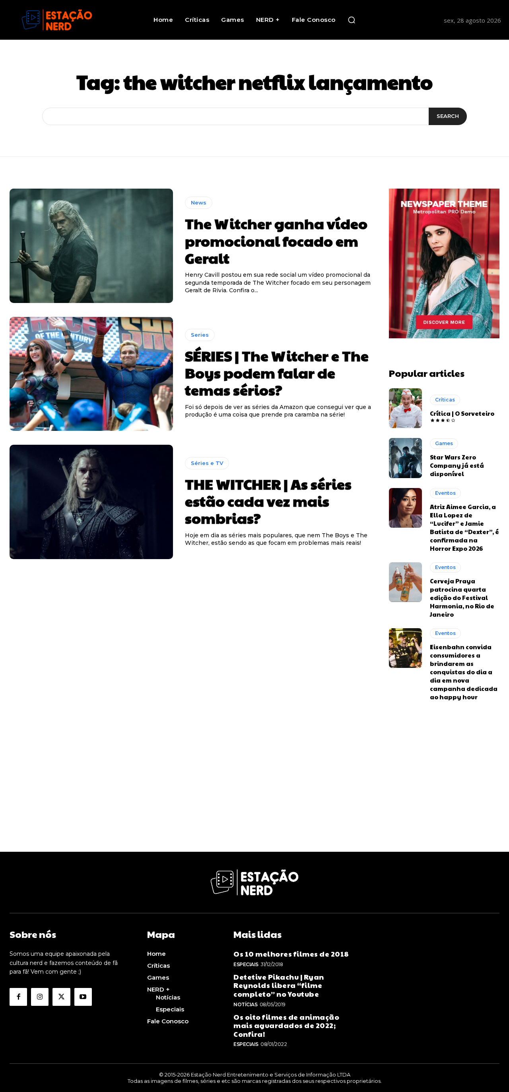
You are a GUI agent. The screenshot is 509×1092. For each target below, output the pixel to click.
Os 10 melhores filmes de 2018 (291, 954)
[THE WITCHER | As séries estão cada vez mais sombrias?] (91, 502)
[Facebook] (18, 996)
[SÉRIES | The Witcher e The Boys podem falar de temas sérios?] (91, 374)
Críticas (445, 400)
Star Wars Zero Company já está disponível (457, 465)
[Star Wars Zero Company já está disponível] (405, 458)
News (198, 202)
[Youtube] (83, 996)
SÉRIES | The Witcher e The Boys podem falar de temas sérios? (277, 372)
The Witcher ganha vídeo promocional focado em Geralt (276, 240)
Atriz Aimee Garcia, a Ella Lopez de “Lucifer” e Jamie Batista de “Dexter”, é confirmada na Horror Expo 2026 (464, 527)
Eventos (445, 493)
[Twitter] (61, 996)
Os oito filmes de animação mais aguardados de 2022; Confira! (286, 1025)
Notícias (245, 1004)
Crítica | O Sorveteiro (462, 413)
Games (444, 443)
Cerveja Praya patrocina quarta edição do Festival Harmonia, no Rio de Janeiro (462, 597)
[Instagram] (40, 996)
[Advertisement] (254, 796)
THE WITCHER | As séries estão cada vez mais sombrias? (268, 501)
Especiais (245, 964)
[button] (351, 20)
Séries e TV (207, 463)
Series (200, 335)
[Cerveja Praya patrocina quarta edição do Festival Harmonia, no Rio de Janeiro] (405, 582)
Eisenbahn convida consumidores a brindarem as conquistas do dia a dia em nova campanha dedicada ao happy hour (463, 671)
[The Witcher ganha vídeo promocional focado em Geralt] (91, 246)
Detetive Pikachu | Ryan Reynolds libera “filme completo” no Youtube (278, 985)
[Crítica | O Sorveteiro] (405, 408)
